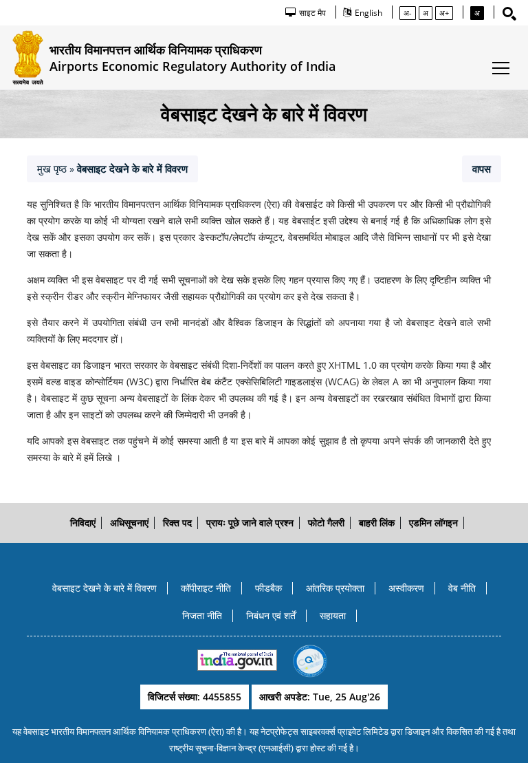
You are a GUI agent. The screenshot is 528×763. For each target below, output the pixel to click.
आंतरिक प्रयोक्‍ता (335, 587)
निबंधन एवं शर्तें (271, 615)
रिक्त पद (177, 522)
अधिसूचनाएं (129, 522)
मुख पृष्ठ (52, 168)
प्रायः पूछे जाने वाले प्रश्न (250, 522)
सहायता (333, 615)
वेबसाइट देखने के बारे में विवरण (132, 168)
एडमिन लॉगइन (433, 522)
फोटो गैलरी (326, 522)
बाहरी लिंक (377, 522)
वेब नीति (462, 587)
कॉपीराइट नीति (206, 587)
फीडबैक (268, 587)
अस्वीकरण (406, 587)
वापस (481, 168)
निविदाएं (83, 522)
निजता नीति (202, 615)
